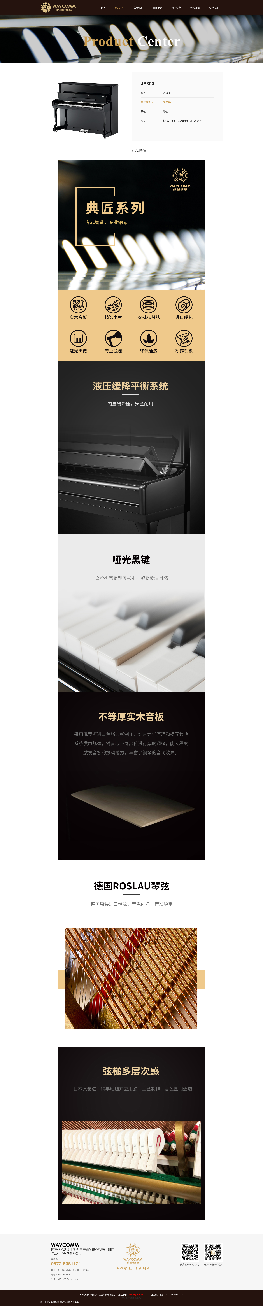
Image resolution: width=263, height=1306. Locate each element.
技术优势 (176, 7)
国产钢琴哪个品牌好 (131, 1298)
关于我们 (139, 7)
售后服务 (195, 7)
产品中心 (120, 7)
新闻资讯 (157, 7)
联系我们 (214, 7)
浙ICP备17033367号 (139, 1294)
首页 (103, 7)
